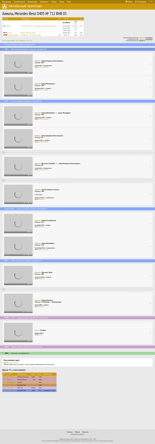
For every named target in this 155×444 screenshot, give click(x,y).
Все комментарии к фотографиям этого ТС (17, 40)
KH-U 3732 (11, 390)
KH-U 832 (10, 377)
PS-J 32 (9, 380)
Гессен (10, 32)
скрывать (141, 37)
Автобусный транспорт (25, 6)
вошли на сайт (13, 363)
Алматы (8, 26)
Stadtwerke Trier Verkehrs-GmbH (31, 35)
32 (4, 377)
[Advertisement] (77, 412)
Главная (70, 432)
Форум (77, 432)
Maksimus (41, 199)
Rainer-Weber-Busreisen (29, 32)
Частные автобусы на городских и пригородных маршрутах (39, 26)
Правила (85, 432)
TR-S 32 (10, 388)
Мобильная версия (77, 434)
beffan (40, 334)
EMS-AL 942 (11, 382)
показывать (149, 40)
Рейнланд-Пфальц (13, 35)
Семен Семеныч (43, 67)
